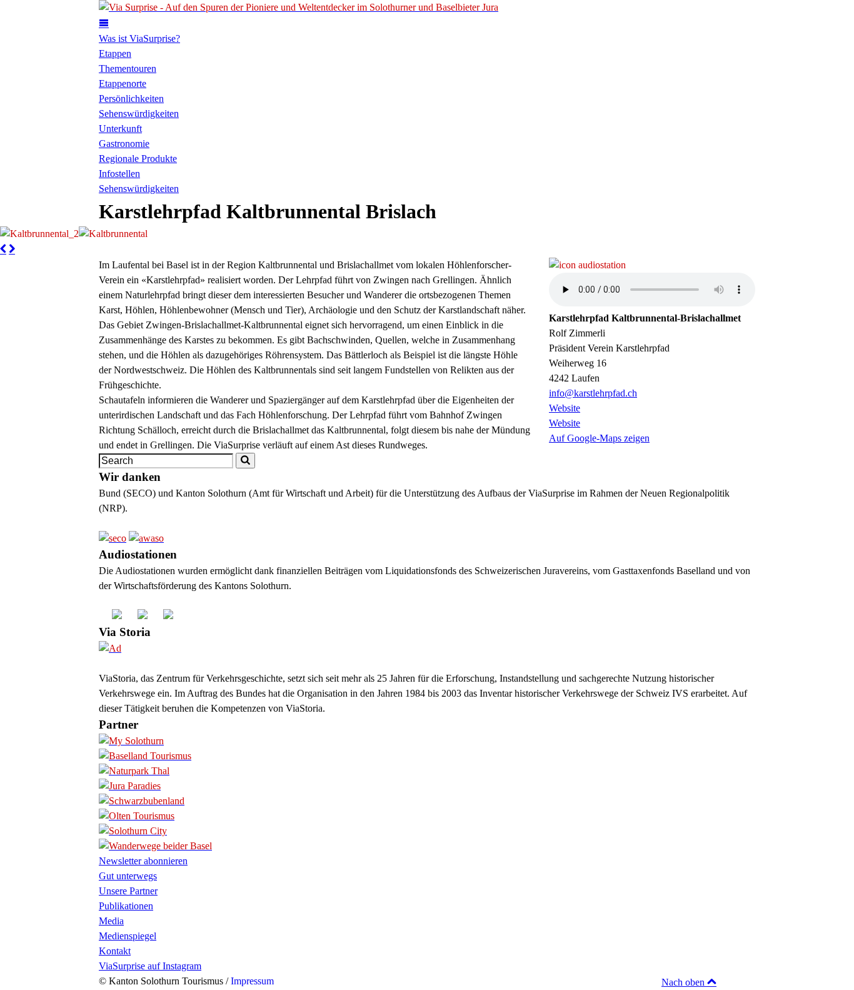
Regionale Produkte (138, 158)
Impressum (252, 981)
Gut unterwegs (128, 876)
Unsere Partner (128, 891)
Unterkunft (120, 128)
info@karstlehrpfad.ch (593, 393)
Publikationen (126, 906)
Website (564, 408)
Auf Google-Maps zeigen (599, 438)
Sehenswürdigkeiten (139, 113)
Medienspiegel (127, 936)
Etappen (115, 53)
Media (111, 921)
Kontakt (115, 951)
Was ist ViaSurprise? (139, 38)
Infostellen (119, 173)
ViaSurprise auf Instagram (150, 966)
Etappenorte (122, 83)
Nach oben (684, 982)
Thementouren (127, 68)
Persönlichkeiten (131, 98)
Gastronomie (124, 143)
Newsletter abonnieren (143, 861)
